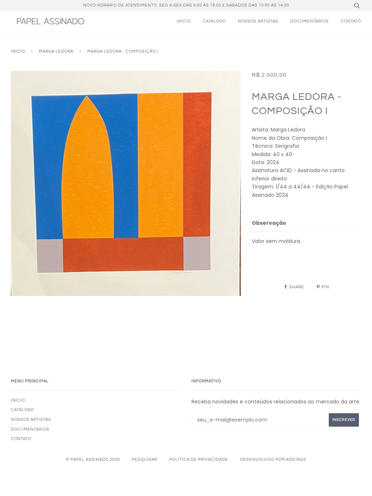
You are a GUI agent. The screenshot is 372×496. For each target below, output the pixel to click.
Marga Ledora (56, 51)
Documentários (309, 21)
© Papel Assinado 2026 (93, 460)
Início (184, 21)
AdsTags (296, 460)
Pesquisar (144, 460)
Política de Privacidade (198, 460)
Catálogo (214, 21)
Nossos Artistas (258, 21)
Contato (351, 21)
